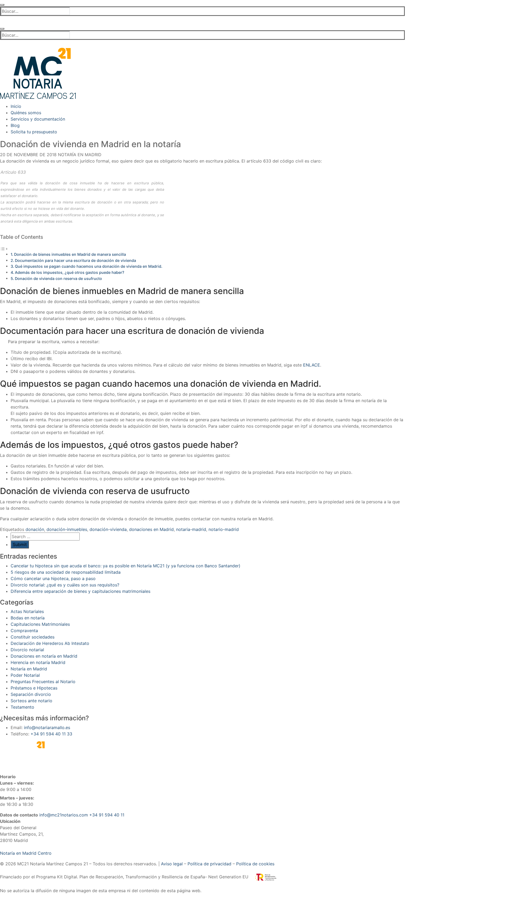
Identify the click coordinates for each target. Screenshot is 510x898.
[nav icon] (2, 5)
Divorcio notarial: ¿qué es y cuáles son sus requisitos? (65, 585)
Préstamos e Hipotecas (34, 688)
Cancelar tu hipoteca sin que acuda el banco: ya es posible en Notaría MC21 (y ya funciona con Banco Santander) (125, 565)
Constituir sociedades (32, 637)
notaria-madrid (191, 529)
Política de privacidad (209, 863)
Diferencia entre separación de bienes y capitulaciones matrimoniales (80, 591)
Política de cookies (255, 863)
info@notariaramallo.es (47, 727)
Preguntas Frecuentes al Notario (43, 681)
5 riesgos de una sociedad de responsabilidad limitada (66, 572)
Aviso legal (172, 863)
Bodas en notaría (28, 617)
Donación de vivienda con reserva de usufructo (58, 278)
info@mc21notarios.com (63, 815)
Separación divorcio (31, 694)
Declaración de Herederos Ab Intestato (50, 643)
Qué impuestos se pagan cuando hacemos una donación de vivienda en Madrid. (88, 266)
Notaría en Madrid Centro (26, 853)
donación (35, 529)
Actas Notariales (27, 611)
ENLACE (311, 365)
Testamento (22, 707)
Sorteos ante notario (31, 700)
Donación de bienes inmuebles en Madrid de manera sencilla (70, 254)
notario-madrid (224, 529)
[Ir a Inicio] (38, 72)
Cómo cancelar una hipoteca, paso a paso (53, 578)
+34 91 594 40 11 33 (51, 734)
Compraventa (24, 630)
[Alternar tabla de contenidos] (4, 248)
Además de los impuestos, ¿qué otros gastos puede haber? (69, 272)
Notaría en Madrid (79, 154)
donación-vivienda (108, 529)
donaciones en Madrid (151, 529)
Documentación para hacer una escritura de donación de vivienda (75, 260)
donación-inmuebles (66, 529)
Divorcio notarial (27, 649)
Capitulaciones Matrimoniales (40, 624)
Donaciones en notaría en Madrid (44, 656)
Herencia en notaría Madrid (38, 662)
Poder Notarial (25, 675)
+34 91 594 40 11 (106, 815)
